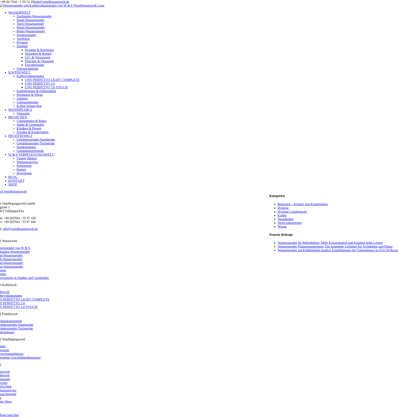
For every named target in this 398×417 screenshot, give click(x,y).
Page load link (9, 415)
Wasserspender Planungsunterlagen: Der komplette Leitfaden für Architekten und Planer (335, 246)
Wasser (282, 226)
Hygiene (283, 208)
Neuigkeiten (286, 219)
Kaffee (282, 215)
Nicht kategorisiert (290, 223)
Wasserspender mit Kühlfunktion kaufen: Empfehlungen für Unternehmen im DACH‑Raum (338, 250)
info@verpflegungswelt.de (51, 2)
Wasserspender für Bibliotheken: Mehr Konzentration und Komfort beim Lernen (330, 243)
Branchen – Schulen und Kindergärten (303, 204)
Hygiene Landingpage (292, 211)
